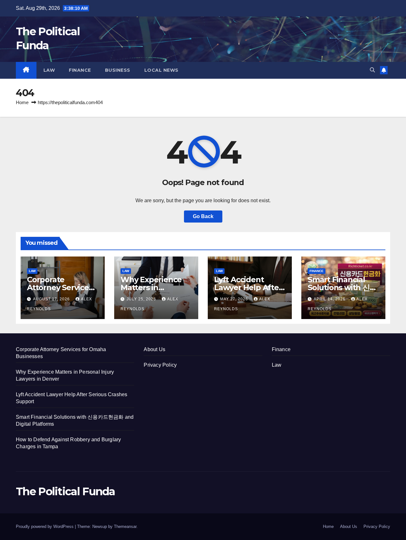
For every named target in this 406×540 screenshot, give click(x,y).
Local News (161, 70)
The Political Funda (65, 491)
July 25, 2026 (142, 299)
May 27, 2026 (234, 299)
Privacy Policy (160, 365)
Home (22, 102)
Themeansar (125, 526)
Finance (80, 70)
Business (117, 70)
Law (49, 70)
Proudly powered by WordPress (45, 526)
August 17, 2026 (52, 299)
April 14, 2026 (330, 299)
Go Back (203, 216)
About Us (154, 349)
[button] (372, 70)
